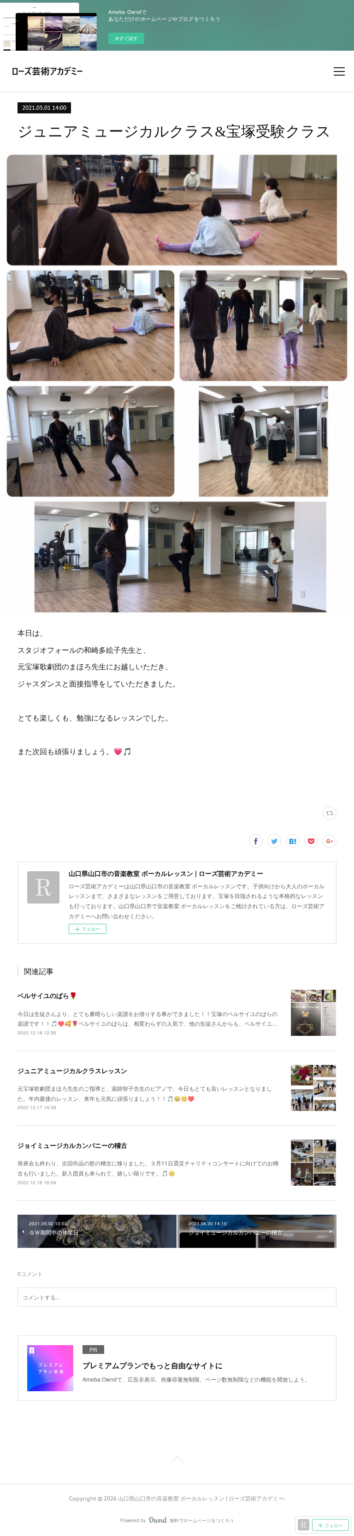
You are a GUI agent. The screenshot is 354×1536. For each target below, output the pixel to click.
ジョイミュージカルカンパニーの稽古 (72, 1145)
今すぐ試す (126, 38)
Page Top (177, 1461)
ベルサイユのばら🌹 (47, 995)
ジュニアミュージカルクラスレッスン (72, 1070)
